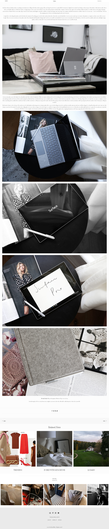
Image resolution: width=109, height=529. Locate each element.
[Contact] (50, 513)
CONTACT (54, 520)
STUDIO (60, 520)
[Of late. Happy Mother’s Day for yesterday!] (11, 494)
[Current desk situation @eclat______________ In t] (32, 494)
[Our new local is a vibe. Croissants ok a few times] (54, 494)
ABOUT (49, 520)
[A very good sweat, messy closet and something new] (76, 494)
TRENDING (17, 470)
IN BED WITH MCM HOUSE (54, 470)
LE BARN (91, 470)
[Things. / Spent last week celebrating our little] (97, 494)
